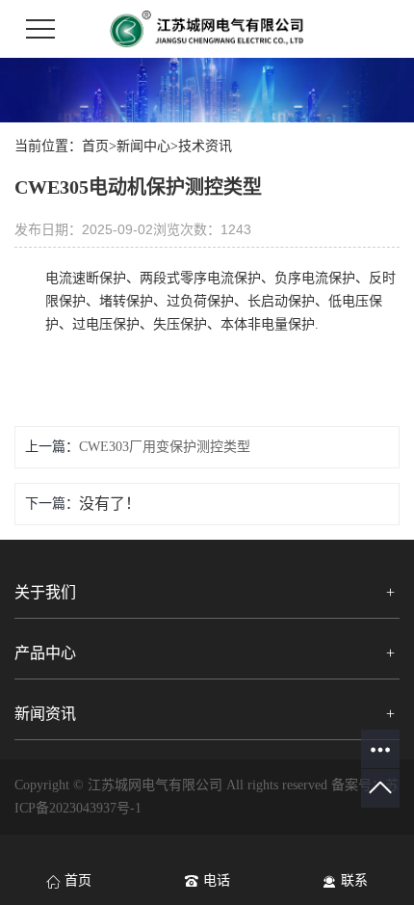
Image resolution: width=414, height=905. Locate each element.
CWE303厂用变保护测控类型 (164, 446)
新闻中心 (143, 146)
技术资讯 (205, 146)
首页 (95, 146)
